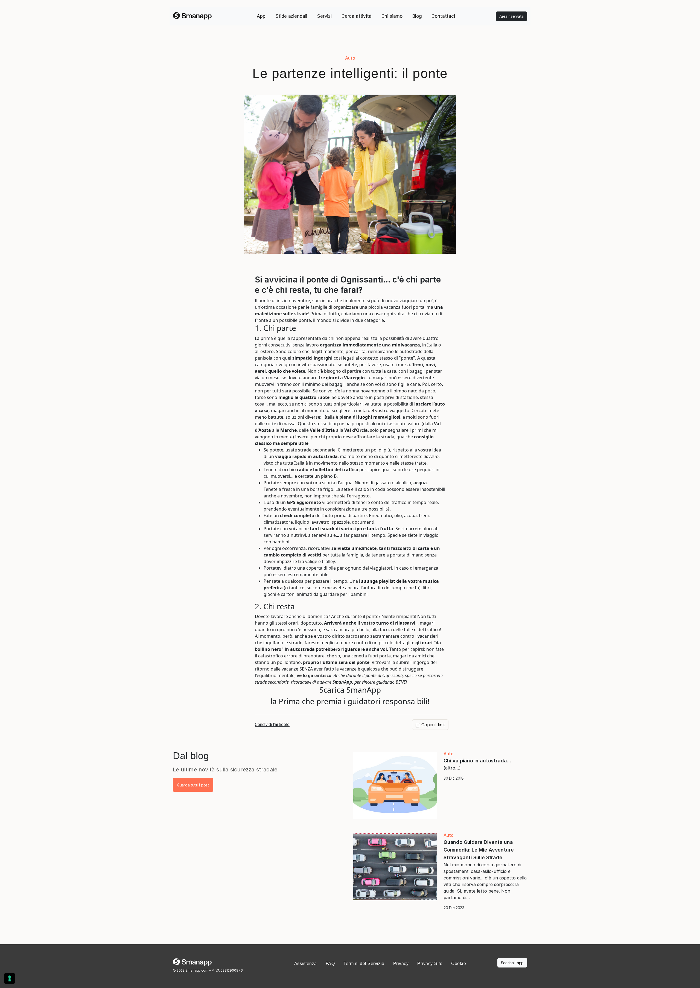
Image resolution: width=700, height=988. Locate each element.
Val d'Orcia (356, 430)
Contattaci (443, 16)
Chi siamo (391, 16)
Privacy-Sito (429, 963)
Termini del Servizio (363, 963)
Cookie (458, 963)
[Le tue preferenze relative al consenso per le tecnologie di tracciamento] (9, 978)
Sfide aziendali (291, 16)
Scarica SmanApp (350, 689)
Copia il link (432, 724)
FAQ (330, 963)
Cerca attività (357, 16)
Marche (288, 430)
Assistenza (305, 963)
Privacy (401, 963)
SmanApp (342, 682)
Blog (417, 16)
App (261, 16)
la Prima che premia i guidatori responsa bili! (350, 701)
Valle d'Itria (322, 430)
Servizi (324, 16)
